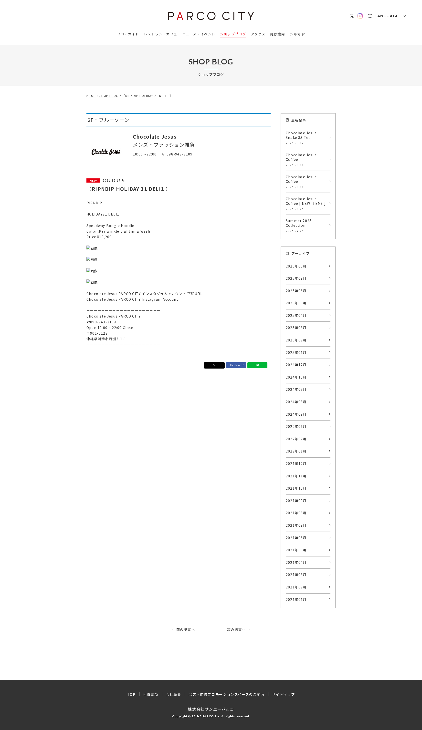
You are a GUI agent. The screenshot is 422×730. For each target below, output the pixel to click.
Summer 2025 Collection (299, 225)
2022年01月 (296, 451)
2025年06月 (296, 290)
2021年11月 (296, 475)
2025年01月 (296, 352)
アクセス (258, 33)
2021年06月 (296, 537)
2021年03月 (296, 574)
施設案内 (277, 33)
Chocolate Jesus (155, 136)
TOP (131, 694)
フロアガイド (128, 33)
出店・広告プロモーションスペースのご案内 (226, 694)
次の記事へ (236, 629)
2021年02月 (296, 587)
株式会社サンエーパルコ (211, 709)
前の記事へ (185, 629)
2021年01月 (296, 599)
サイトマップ (283, 694)
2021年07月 (296, 525)
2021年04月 (296, 562)
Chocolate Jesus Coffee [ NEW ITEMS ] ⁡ (306, 203)
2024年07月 (296, 414)
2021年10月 (296, 488)
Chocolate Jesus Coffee (301, 159)
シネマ (295, 33)
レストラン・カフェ (160, 33)
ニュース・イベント (198, 33)
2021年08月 (296, 512)
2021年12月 (296, 463)
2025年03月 (296, 327)
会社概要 (173, 694)
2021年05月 (296, 549)
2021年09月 (296, 500)
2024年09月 (296, 389)
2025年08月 (296, 266)
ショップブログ (233, 33)
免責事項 (150, 694)
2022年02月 (296, 438)
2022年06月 (296, 426)
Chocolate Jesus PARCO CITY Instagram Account (132, 299)
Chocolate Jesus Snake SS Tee (301, 137)
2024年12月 (296, 364)
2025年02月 (296, 340)
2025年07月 (296, 278)
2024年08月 (296, 401)
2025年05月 (296, 302)
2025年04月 (296, 315)
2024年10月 (296, 377)
